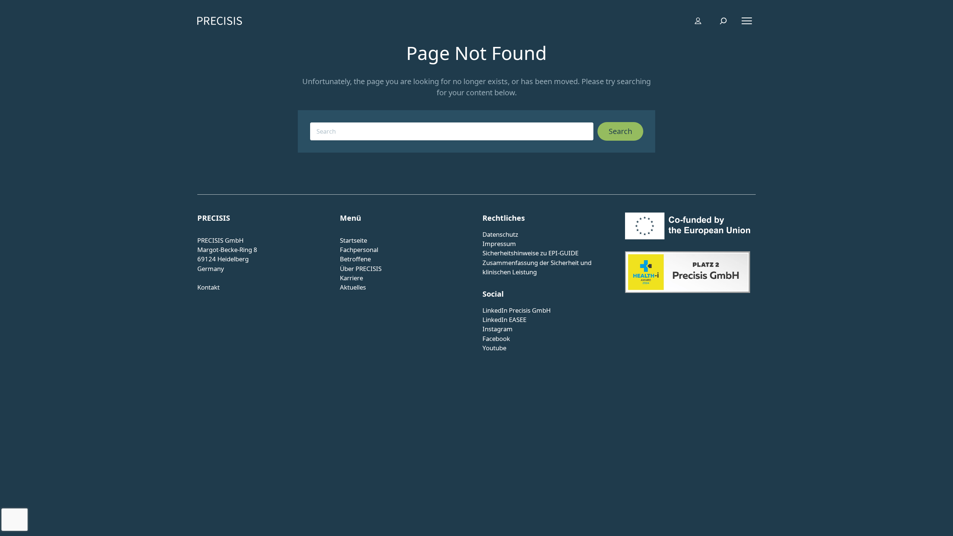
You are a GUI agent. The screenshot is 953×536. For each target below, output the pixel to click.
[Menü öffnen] (747, 21)
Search (620, 131)
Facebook (496, 338)
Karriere (351, 278)
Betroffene (355, 259)
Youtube (494, 348)
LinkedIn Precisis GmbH (516, 310)
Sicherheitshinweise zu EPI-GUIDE (530, 253)
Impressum (499, 243)
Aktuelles (353, 287)
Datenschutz (500, 234)
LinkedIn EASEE (504, 319)
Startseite (353, 240)
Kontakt (208, 287)
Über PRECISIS (361, 268)
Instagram (497, 329)
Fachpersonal (359, 249)
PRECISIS (213, 218)
